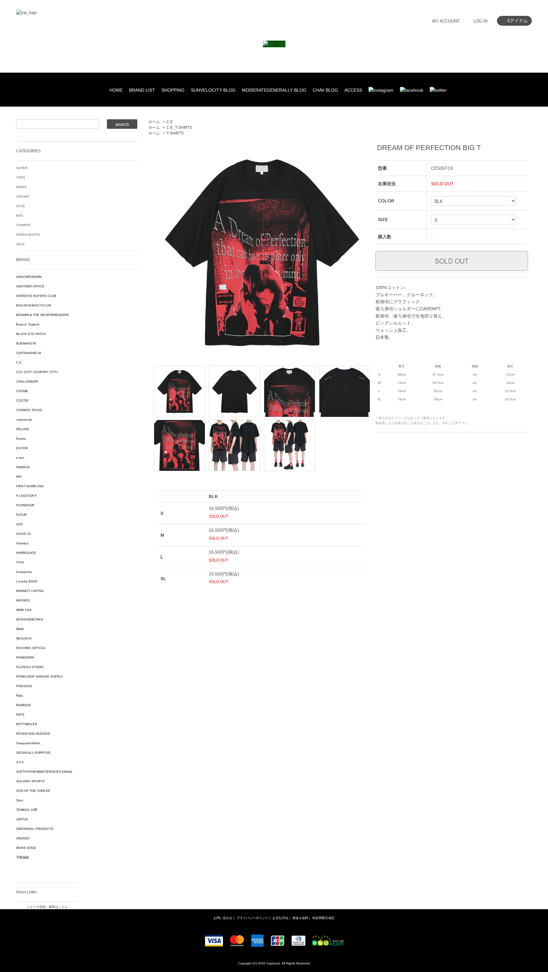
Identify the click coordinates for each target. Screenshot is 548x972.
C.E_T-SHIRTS (179, 127)
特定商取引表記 (323, 918)
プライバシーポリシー (252, 918)
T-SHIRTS (175, 133)
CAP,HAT (22, 196)
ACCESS (353, 90)
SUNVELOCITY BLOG (213, 90)
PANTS (21, 187)
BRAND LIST (142, 90)
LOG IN (480, 21)
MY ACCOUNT (446, 21)
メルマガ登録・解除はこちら (47, 907)
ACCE (20, 206)
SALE (20, 244)
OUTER (21, 168)
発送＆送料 (300, 918)
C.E (169, 122)
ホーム (154, 122)
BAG (19, 215)
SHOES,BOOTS (28, 234)
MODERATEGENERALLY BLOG (274, 90)
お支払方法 (280, 918)
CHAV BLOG (325, 90)
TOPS (20, 177)
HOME (116, 90)
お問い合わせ (222, 918)
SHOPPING (173, 90)
